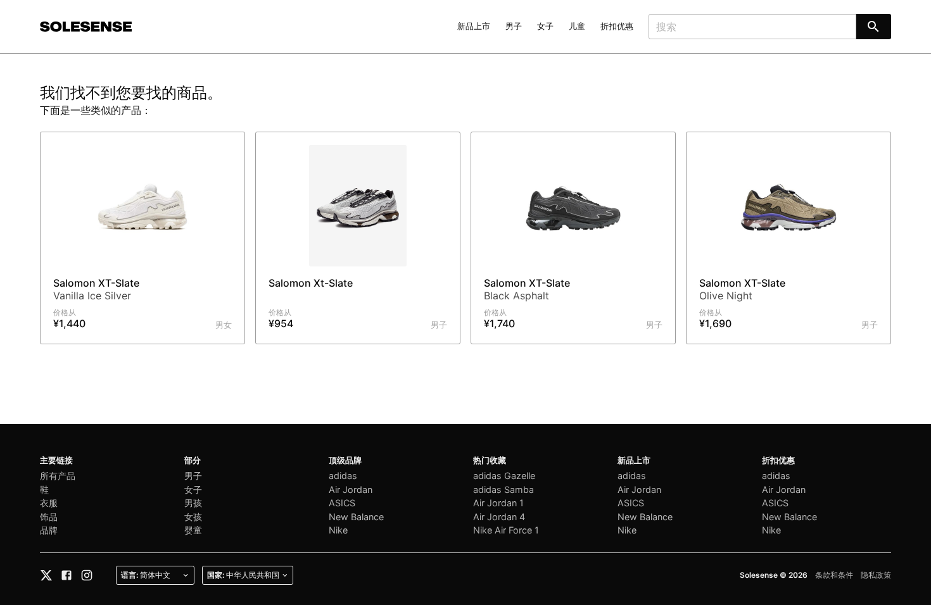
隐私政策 (876, 575)
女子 (545, 26)
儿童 (577, 26)
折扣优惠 (616, 26)
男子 (513, 26)
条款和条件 (834, 575)
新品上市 (473, 26)
